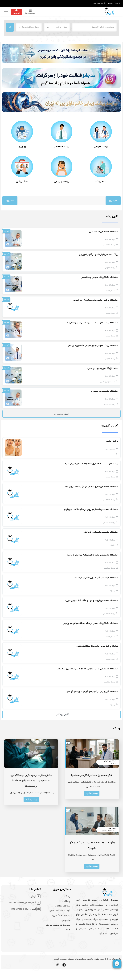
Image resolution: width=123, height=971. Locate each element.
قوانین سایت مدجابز (60, 910)
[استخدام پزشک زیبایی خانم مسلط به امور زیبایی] (13, 306)
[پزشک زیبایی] (13, 447)
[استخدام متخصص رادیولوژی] (13, 397)
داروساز (22, 146)
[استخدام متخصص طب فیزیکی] (13, 238)
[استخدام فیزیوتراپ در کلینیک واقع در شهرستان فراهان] (13, 698)
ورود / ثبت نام (113, 3)
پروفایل (66, 901)
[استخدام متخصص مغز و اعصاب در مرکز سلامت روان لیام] (13, 493)
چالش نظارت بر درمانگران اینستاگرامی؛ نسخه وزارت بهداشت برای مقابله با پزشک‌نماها (31, 780)
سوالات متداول (62, 905)
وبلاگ (67, 896)
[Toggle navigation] (5, 13)
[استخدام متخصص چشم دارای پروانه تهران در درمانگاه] (13, 561)
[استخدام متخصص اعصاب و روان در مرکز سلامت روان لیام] (13, 516)
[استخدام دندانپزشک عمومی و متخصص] (13, 283)
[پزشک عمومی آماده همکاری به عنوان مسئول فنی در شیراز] (13, 470)
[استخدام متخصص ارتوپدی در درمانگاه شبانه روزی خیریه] (13, 607)
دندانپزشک (100, 181)
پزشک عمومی (101, 146)
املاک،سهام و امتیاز (107, 381)
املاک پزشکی (22, 181)
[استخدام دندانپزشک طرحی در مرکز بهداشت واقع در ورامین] (13, 630)
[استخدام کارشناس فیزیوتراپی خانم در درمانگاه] (13, 584)
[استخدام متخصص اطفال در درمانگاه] (13, 538)
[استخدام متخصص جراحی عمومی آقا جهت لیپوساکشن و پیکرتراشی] (13, 675)
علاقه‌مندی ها (98, 3)
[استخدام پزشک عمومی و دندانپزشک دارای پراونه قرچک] (13, 329)
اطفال (113, 545)
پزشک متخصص (61, 146)
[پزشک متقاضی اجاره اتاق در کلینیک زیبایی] (13, 261)
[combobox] (57, 27)
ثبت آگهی (16, 13)
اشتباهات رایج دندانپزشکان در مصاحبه (92, 775)
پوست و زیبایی (61, 181)
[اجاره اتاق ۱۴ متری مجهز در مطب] (13, 375)
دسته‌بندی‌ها (30, 13)
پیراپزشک (111, 591)
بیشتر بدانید (92, 793)
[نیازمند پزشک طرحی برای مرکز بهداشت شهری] (13, 652)
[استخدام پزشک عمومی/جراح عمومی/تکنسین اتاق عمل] (13, 352)
